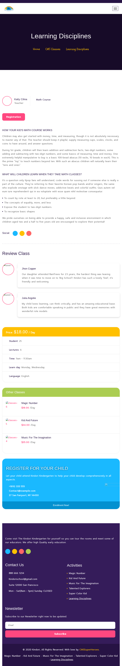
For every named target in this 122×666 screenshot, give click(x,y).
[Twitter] (22, 233)
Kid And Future (29, 420)
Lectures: (14, 349)
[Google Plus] (28, 233)
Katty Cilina (20, 99)
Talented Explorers (79, 588)
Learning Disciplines (80, 598)
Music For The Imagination (36, 437)
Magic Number (29, 403)
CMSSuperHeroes (89, 649)
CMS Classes (53, 49)
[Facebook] (15, 233)
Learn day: (15, 367)
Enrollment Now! (61, 505)
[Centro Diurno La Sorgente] (9, 8)
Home (36, 49)
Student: (13, 341)
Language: (15, 376)
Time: (12, 358)
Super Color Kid (78, 593)
